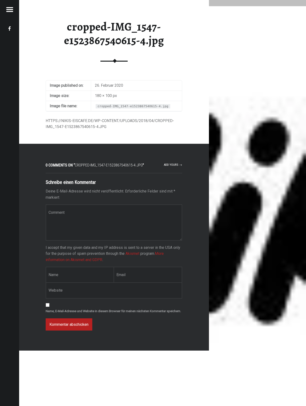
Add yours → (173, 164)
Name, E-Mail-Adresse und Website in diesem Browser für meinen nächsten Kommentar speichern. (113, 311)
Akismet (132, 253)
